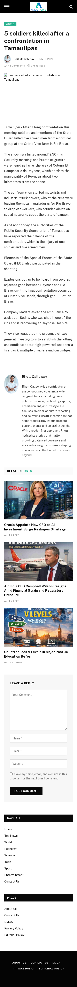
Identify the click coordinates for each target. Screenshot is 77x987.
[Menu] (6, 6)
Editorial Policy (14, 935)
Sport (8, 868)
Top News (11, 835)
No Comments (16, 65)
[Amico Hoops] (38, 6)
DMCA (8, 922)
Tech (7, 862)
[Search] (71, 6)
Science (9, 855)
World (10, 24)
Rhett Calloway (25, 59)
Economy (10, 848)
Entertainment (14, 875)
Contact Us (12, 881)
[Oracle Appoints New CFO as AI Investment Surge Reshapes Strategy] (38, 500)
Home (8, 829)
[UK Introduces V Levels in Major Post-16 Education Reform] (38, 627)
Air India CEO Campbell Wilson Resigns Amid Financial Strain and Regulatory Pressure (35, 590)
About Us (10, 908)
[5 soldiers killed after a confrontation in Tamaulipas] (38, 95)
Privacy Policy (13, 928)
